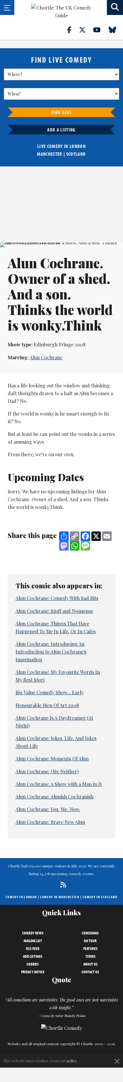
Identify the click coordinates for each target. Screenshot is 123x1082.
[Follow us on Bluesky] (116, 29)
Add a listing (61, 130)
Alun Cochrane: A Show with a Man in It (59, 784)
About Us (90, 964)
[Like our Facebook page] (72, 29)
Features (90, 948)
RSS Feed (32, 948)
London (78, 146)
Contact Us (90, 972)
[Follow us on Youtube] (100, 29)
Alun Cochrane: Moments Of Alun (52, 758)
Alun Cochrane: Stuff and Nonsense (54, 611)
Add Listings (32, 956)
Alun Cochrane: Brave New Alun (50, 822)
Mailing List (33, 940)
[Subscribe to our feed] (61, 884)
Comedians (90, 933)
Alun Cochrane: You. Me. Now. (48, 809)
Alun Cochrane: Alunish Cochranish (54, 796)
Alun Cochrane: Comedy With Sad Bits (57, 598)
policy (72, 1060)
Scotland (76, 154)
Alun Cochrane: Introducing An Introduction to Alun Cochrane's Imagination (51, 652)
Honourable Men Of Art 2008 (47, 705)
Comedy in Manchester (59, 897)
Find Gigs (62, 112)
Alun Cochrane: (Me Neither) (47, 771)
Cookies (33, 964)
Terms (90, 956)
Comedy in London (21, 897)
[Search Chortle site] (115, 7)
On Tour (90, 940)
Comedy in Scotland (100, 897)
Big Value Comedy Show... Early (50, 692)
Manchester (49, 154)
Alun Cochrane (46, 357)
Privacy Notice (32, 972)
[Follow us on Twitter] (85, 29)
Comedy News (33, 933)
